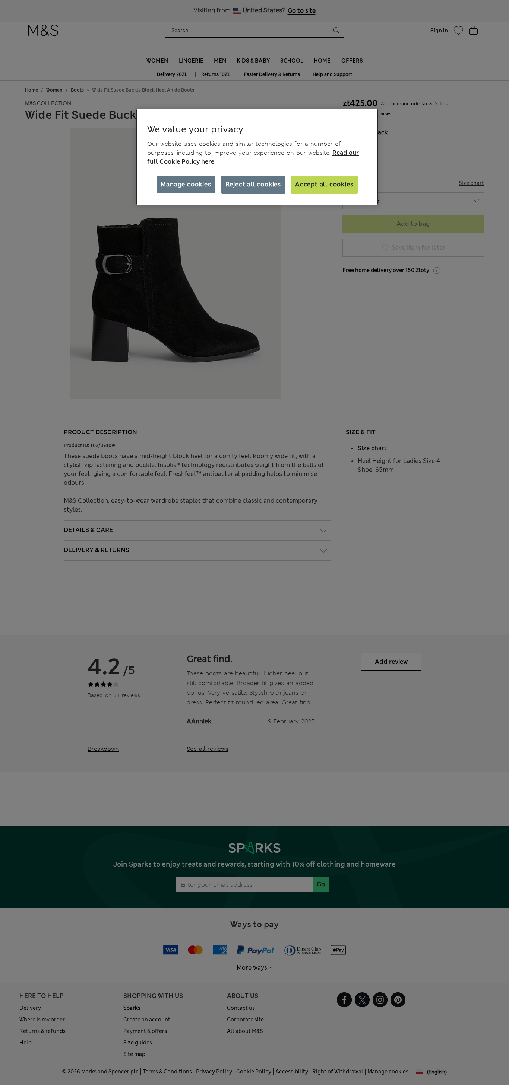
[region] (257, 157)
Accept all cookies (324, 184)
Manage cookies (186, 184)
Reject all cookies (253, 184)
